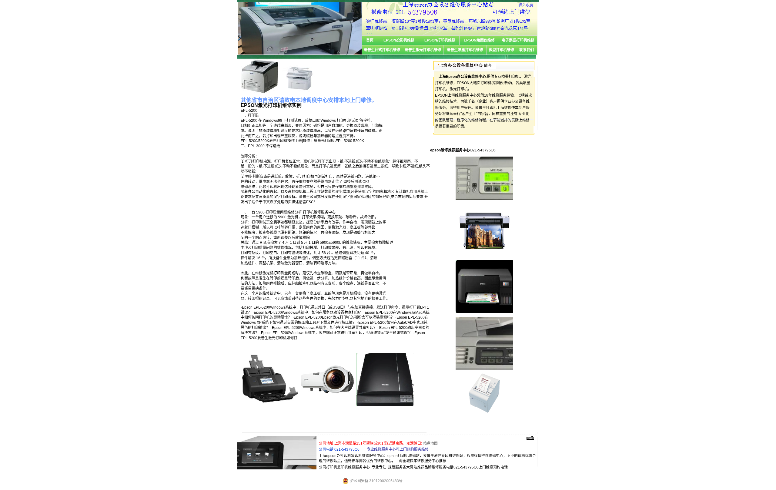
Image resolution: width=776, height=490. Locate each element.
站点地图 (430, 443)
